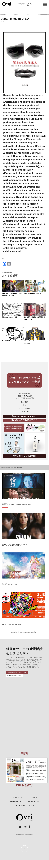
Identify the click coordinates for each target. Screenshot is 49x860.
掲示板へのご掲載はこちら (24, 420)
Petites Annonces (24, 395)
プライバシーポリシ (33, 801)
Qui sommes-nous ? (24, 805)
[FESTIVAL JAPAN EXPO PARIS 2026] (10, 588)
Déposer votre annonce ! (24, 416)
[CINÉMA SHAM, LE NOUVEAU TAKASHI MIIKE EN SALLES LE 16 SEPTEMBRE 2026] (16, 549)
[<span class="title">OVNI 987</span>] (24, 758)
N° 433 (3, 21)
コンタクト (33, 797)
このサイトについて (18, 797)
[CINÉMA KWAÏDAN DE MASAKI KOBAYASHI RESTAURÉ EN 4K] (16, 509)
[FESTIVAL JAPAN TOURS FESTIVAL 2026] (11, 628)
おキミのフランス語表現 (24, 456)
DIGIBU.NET (19, 467)
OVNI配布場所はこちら (14, 675)
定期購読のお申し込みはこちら (17, 672)
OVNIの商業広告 (15, 801)
